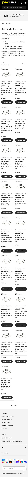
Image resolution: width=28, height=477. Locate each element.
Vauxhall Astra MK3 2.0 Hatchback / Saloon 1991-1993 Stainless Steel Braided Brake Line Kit (21, 88)
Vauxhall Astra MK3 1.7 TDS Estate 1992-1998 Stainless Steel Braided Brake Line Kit (7, 274)
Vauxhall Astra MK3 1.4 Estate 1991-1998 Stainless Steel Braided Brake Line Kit (7, 385)
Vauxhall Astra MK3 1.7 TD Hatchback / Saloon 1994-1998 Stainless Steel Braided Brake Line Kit (21, 275)
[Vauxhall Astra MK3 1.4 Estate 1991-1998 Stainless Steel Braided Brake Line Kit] (7, 372)
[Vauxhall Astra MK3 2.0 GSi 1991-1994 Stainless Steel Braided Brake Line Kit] (21, 113)
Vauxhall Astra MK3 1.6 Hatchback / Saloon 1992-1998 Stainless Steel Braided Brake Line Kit (21, 312)
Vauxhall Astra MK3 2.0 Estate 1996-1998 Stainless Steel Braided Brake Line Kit (7, 164)
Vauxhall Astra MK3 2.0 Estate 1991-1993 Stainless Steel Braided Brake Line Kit (21, 164)
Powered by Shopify (19, 473)
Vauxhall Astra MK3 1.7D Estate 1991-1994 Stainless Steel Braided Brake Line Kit (21, 236)
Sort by (3, 62)
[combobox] (14, 7)
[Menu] (25, 3)
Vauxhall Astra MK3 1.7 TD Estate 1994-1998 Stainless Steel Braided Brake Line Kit (7, 312)
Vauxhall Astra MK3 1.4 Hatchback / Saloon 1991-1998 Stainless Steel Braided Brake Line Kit (21, 349)
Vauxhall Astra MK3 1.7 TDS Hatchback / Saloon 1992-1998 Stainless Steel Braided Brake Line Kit (7, 88)
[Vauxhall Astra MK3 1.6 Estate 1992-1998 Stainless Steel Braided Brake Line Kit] (7, 336)
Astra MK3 (8, 23)
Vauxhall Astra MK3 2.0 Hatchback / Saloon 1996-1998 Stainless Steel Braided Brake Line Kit (7, 126)
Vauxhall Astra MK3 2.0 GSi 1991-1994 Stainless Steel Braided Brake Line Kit (20, 125)
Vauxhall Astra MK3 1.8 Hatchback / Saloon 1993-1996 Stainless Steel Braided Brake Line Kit (7, 200)
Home (3, 23)
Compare (5, 69)
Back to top (14, 405)
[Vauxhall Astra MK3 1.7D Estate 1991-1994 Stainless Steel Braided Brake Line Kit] (21, 223)
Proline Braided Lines (9, 473)
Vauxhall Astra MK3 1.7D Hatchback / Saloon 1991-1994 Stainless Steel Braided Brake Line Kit (7, 237)
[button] (22, 3)
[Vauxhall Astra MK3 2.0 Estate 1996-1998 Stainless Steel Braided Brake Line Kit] (7, 151)
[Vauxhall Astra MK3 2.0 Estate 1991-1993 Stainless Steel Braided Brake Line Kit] (21, 151)
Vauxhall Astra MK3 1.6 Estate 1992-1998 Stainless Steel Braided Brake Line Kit (7, 348)
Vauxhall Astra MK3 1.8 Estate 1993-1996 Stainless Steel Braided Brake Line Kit (21, 200)
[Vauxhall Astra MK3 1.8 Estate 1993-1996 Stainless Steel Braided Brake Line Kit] (21, 187)
